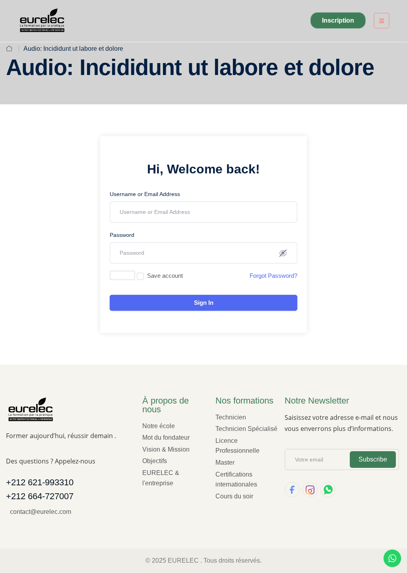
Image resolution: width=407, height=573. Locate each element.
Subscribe (373, 459)
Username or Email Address (145, 194)
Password (122, 235)
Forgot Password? (273, 275)
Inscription (338, 20)
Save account (165, 275)
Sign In (203, 302)
